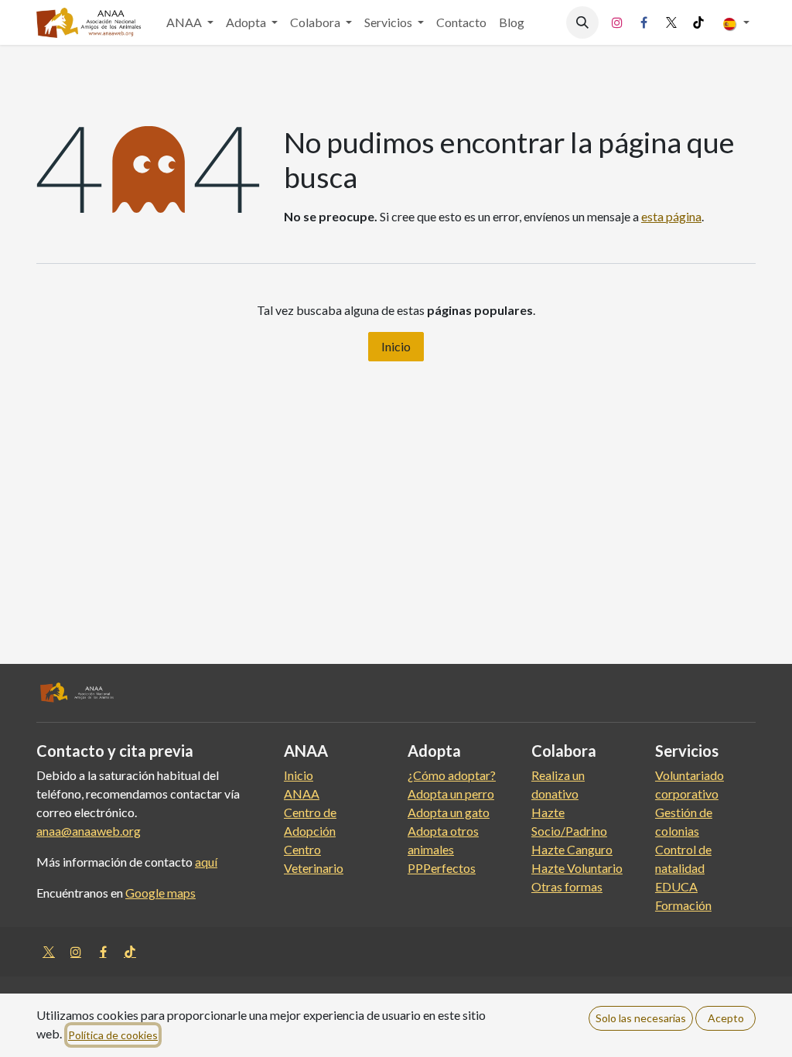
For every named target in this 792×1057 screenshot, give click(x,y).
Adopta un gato (449, 812)
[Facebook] (644, 22)
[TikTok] (698, 22)
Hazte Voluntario (577, 867)
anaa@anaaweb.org (88, 830)
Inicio (396, 346)
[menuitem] (190, 22)
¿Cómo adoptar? (452, 775)
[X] (671, 22)
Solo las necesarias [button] (641, 1018)
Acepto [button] (726, 1018)
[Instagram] (617, 22)
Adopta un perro (451, 793)
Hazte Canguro (572, 849)
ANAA (301, 793)
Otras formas (567, 886)
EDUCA (676, 886)
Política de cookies (113, 1035)
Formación (683, 905)
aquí (206, 861)
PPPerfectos (442, 867)
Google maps (160, 892)
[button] (582, 22)
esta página (671, 216)
